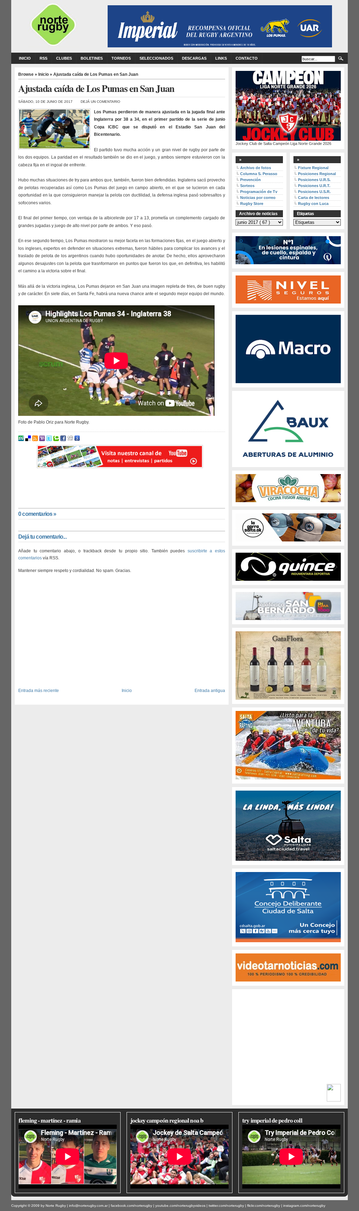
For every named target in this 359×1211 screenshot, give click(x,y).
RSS (43, 58)
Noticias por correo (258, 197)
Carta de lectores (313, 197)
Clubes (64, 58)
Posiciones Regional (317, 174)
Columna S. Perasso (258, 174)
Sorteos (247, 186)
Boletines (92, 58)
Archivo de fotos (255, 168)
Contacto (247, 58)
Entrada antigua (210, 690)
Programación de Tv (258, 191)
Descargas (194, 58)
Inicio (25, 58)
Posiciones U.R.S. (314, 180)
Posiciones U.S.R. (314, 191)
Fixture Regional (313, 168)
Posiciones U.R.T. (314, 186)
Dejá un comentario (100, 102)
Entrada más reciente (38, 690)
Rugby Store (251, 203)
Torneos (121, 58)
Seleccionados (156, 58)
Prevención (250, 180)
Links (221, 58)
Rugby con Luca (313, 203)
